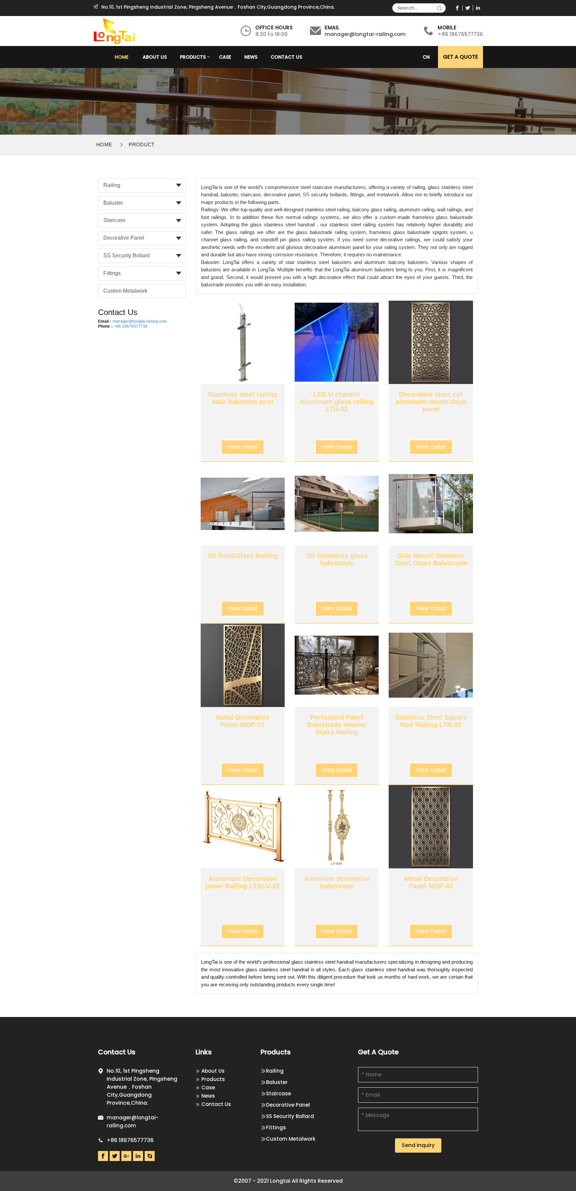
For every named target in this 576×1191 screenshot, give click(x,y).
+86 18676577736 (131, 326)
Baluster (113, 203)
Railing (111, 185)
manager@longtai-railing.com (365, 34)
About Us (155, 57)
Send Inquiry (418, 1145)
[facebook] (457, 8)
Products (193, 57)
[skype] (150, 1156)
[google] (126, 1156)
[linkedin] (478, 8)
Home (121, 57)
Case (225, 57)
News (250, 57)
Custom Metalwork (125, 291)
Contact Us (286, 57)
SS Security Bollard (126, 255)
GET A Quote (460, 57)
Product (141, 144)
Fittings (112, 273)
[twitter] (468, 8)
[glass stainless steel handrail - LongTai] (115, 30)
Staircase (114, 220)
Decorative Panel (123, 238)
